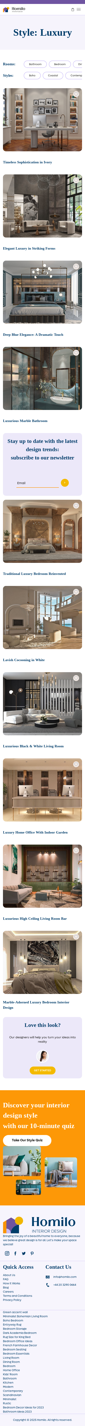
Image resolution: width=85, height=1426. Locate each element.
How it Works (11, 1283)
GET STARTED (42, 1070)
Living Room (11, 1358)
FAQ (5, 1279)
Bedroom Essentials (16, 1354)
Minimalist (9, 1399)
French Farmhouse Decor (20, 1345)
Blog (6, 1287)
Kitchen (8, 1383)
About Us (9, 1275)
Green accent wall (15, 1312)
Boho (32, 75)
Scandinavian (12, 1395)
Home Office (11, 1370)
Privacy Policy (12, 1300)
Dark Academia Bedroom (20, 1333)
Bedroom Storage (15, 1329)
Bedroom (60, 64)
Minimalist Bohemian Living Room (25, 1316)
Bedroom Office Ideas (17, 1341)
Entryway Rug (12, 1325)
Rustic (7, 1403)
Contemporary (13, 1391)
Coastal (53, 75)
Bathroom (35, 64)
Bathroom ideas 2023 (17, 1412)
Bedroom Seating (14, 1349)
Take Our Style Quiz (27, 1140)
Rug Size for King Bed (16, 1337)
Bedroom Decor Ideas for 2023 (23, 1407)
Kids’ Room (10, 1374)
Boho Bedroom (13, 1320)
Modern (8, 1387)
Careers (8, 1292)
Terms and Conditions (17, 1296)
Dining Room (11, 1362)
